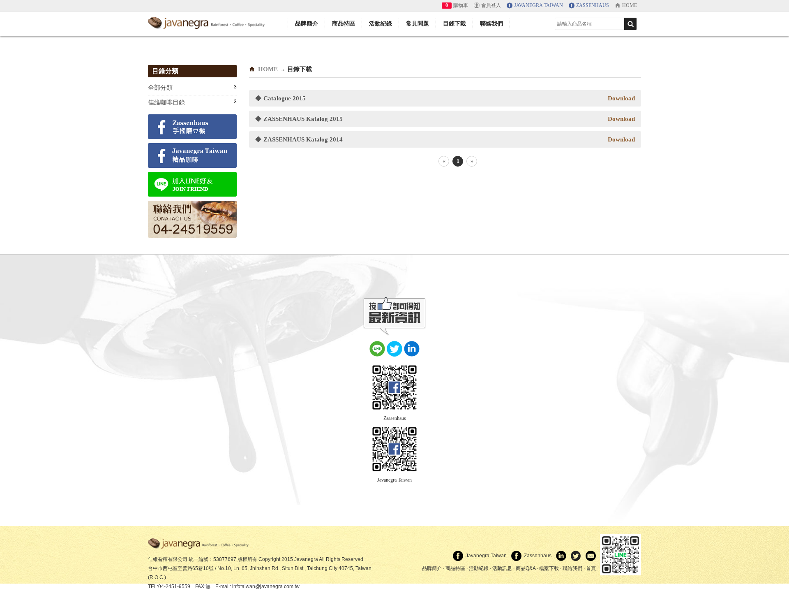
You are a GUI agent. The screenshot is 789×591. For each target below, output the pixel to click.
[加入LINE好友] (192, 185)
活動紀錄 (380, 24)
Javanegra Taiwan (394, 480)
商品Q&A (525, 568)
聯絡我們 (491, 24)
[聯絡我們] (192, 220)
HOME (268, 69)
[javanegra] (199, 543)
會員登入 (491, 5)
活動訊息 (502, 568)
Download (621, 98)
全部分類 (160, 87)
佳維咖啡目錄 (166, 102)
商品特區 (343, 24)
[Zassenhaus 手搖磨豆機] (192, 127)
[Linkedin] (412, 347)
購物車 (460, 5)
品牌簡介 (306, 24)
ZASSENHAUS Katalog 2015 (299, 119)
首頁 (591, 568)
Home (629, 5)
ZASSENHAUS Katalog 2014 (299, 139)
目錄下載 (454, 24)
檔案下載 (549, 568)
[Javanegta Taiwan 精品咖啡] (192, 156)
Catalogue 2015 (280, 98)
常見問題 (417, 24)
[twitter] (394, 347)
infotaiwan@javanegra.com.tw (266, 586)
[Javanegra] (207, 21)
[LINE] (377, 347)
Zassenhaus (394, 418)
